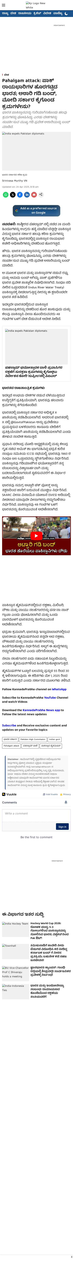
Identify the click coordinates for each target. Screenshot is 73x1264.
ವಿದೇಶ (47, 13)
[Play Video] (36, 536)
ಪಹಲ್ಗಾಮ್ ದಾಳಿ (30, 746)
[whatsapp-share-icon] (6, 197)
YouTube (50, 698)
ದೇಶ (13, 13)
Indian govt (54, 739)
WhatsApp (59, 689)
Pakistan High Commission (33, 739)
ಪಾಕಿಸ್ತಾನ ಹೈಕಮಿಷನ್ (50, 746)
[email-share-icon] (34, 197)
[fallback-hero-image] (15, 929)
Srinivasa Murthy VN (14, 180)
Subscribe (9, 726)
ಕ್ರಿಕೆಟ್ (37, 13)
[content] (56, 698)
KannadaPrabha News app (41, 710)
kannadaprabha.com (41, 767)
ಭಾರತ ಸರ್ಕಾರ (10, 739)
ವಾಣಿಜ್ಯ (57, 13)
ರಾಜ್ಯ (5, 13)
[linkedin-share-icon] (27, 197)
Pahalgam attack (11, 746)
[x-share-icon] (13, 197)
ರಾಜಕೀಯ (24, 13)
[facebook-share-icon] (20, 197)
